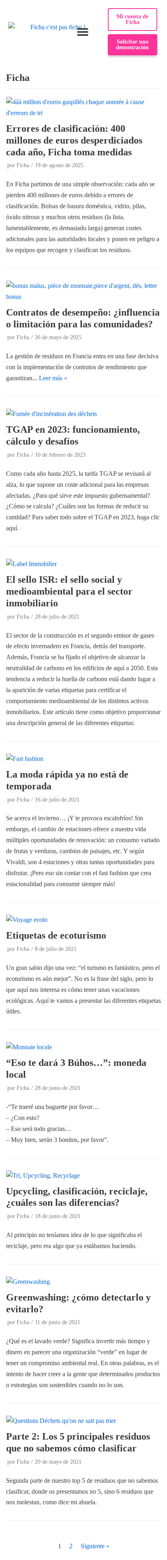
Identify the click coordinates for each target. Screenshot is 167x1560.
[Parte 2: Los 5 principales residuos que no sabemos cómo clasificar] (61, 1420)
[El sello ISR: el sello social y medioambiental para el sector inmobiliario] (31, 563)
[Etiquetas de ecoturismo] (26, 919)
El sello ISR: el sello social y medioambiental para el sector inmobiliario (69, 591)
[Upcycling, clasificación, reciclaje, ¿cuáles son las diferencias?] (43, 1175)
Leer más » (53, 378)
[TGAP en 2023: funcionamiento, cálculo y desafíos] (51, 413)
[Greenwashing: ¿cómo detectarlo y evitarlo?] (28, 1281)
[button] (83, 32)
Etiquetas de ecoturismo (56, 935)
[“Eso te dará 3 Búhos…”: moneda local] (29, 1047)
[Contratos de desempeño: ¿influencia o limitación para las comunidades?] (83, 296)
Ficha (23, 165)
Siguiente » (95, 1546)
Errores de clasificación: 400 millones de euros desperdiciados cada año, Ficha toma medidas (74, 140)
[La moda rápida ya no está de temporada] (24, 758)
